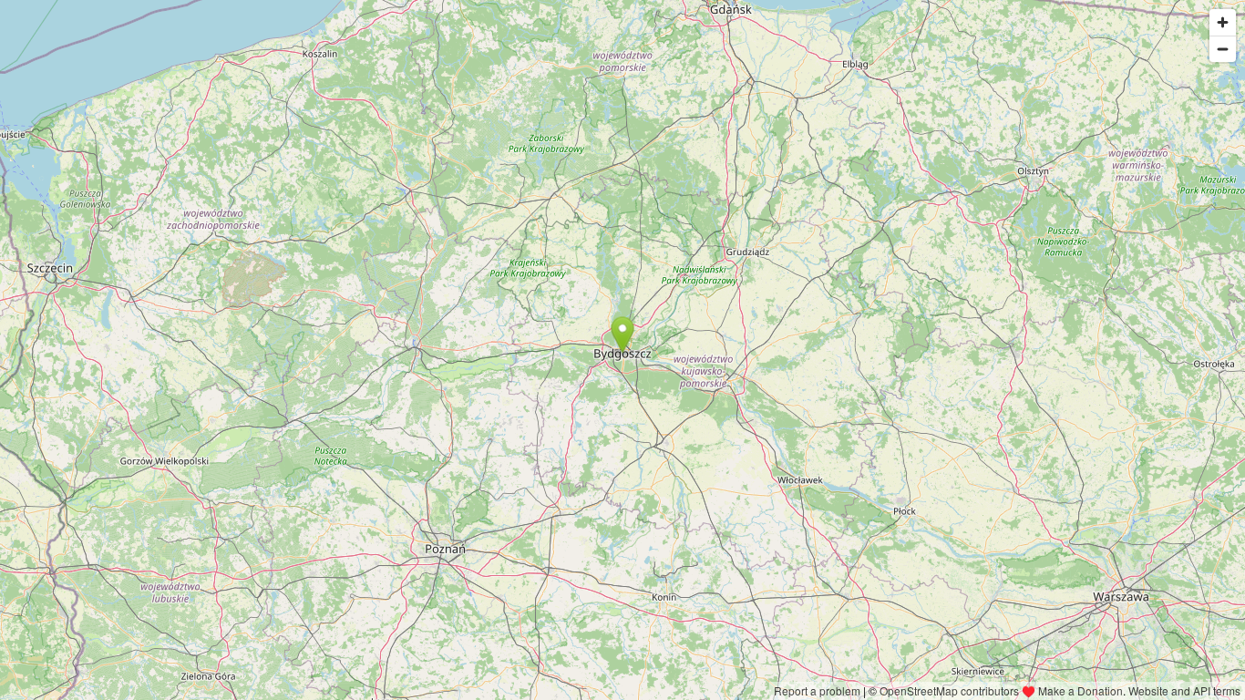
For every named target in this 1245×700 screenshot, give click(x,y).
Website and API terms (1184, 690)
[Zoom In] (1222, 22)
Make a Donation (1080, 690)
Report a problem (817, 690)
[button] (623, 335)
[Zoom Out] (1222, 49)
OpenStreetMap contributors (949, 690)
